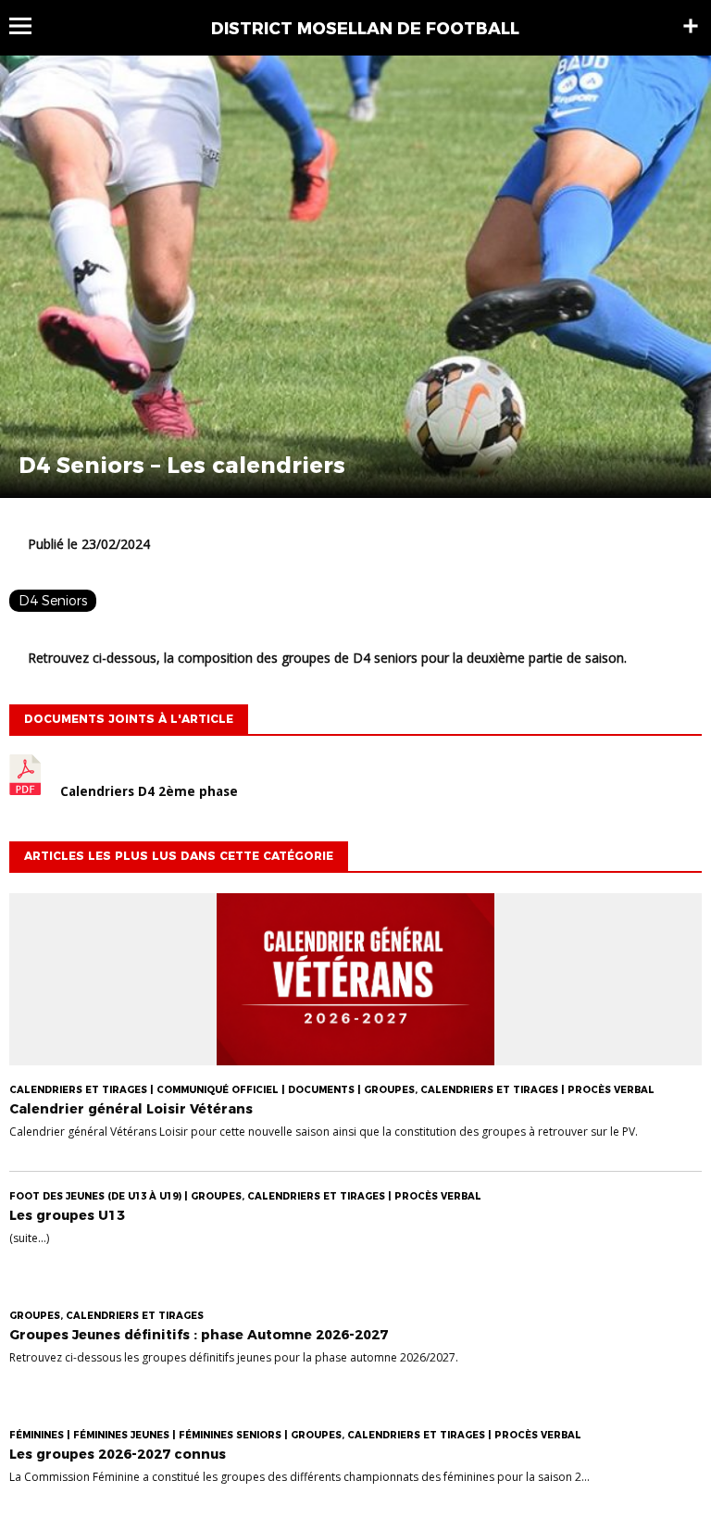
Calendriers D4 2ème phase (149, 791)
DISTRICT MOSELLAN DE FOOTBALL (365, 29)
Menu (29, 26)
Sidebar (691, 26)
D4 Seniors (53, 600)
